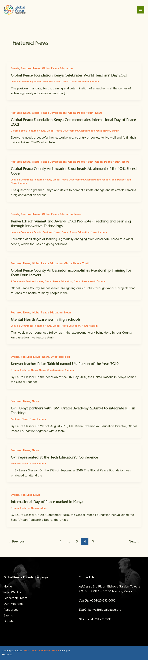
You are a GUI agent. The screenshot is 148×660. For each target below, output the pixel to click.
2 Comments (18, 130)
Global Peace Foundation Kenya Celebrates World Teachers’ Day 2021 (69, 75)
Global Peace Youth (80, 112)
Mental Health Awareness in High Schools (45, 319)
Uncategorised (60, 356)
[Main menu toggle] (140, 9)
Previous (16, 541)
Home (8, 586)
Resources (11, 609)
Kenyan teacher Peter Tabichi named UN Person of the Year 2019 (65, 363)
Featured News (30, 68)
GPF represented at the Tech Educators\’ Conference (54, 457)
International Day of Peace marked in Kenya (47, 501)
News (98, 112)
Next (134, 541)
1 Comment (17, 281)
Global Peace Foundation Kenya (41, 650)
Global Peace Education (57, 68)
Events (15, 68)
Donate (9, 621)
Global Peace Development (49, 112)
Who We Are (12, 592)
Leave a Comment (21, 81)
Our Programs (13, 603)
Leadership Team (15, 598)
